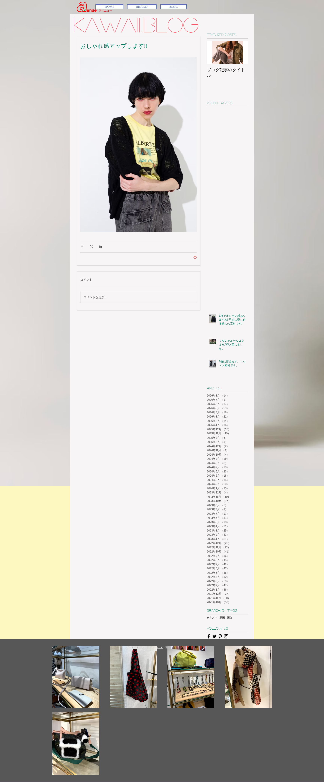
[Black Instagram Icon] (226, 636)
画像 (229, 617)
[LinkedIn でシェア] (100, 246)
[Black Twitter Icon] (214, 636)
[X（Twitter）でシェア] (91, 246)
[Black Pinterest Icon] (220, 636)
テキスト (212, 617)
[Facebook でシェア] (82, 246)
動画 (222, 617)
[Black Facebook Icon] (209, 636)
